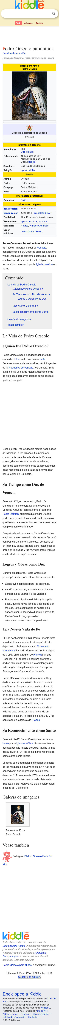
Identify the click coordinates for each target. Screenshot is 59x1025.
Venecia (41, 247)
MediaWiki (42, 1010)
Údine (24, 151)
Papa (35, 212)
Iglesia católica (28, 170)
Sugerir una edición (29, 976)
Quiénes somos (40, 1013)
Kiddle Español (10, 1013)
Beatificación (10, 208)
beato (6, 743)
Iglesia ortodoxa (29, 221)
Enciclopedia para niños (14, 53)
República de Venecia (21, 367)
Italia (30, 151)
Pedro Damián (11, 514)
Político (24, 200)
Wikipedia (45, 1007)
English (39, 23)
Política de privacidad (13, 1017)
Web (18, 23)
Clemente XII (44, 212)
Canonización (10, 212)
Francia (31, 161)
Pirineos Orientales (38, 225)
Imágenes (28, 23)
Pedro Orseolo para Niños (17, 965)
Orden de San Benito (31, 231)
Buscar (53, 13)
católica (43, 221)
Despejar (47, 13)
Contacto (32, 1017)
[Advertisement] (29, 35)
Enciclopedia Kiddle (14, 945)
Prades (24, 225)
